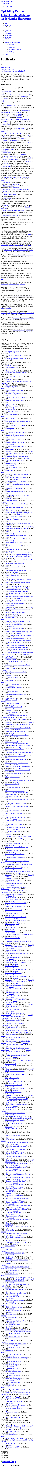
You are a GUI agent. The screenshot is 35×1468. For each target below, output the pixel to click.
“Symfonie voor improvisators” (15, 756)
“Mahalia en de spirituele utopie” (15, 1097)
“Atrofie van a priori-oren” (13, 586)
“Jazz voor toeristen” (11, 1412)
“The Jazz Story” (10, 932)
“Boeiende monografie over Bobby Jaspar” (18, 635)
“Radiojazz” (9, 1102)
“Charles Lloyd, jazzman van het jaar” (17, 553)
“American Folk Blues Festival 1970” (17, 1088)
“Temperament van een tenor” (14, 1289)
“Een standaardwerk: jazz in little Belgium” (18, 560)
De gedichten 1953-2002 (10, 215)
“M (6, 1071)
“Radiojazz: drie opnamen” (13, 687)
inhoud (27, 207)
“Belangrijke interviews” (13, 1037)
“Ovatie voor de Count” (12, 995)
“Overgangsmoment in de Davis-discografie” (19, 864)
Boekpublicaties (6, 67)
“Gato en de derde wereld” (13, 1212)
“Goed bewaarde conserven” (14, 1354)
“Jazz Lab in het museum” (13, 546)
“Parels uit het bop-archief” (13, 1296)
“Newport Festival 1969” (13, 703)
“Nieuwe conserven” (11, 1368)
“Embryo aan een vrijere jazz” (14, 1408)
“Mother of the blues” (12, 677)
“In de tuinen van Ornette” (13, 899)
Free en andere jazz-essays (11, 137)
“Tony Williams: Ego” (12, 1078)
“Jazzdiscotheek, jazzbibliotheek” (15, 612)
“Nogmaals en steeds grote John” (15, 827)
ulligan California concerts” (15, 1071)
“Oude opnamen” (10, 1034)
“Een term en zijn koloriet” (13, 1333)
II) (27, 588)
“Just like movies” (11, 1191)
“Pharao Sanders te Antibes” (14, 593)
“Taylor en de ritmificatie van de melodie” (18, 745)
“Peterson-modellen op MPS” (14, 1202)
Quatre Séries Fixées (9, 194)
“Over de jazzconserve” (12, 1009)
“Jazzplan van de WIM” (12, 1398)
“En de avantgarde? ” (12, 1317)
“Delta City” (9, 471)
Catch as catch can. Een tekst (12, 133)
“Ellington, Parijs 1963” (12, 1447)
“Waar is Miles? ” (10, 1139)
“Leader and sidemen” (12, 712)
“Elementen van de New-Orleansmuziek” (18, 495)
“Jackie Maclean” (10, 658)
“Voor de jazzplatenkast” (13, 831)
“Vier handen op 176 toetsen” (14, 542)
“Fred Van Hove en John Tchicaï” (15, 917)
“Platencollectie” (10, 1435)
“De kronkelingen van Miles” (14, 883)
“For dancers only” (11, 1303)
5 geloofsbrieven (21, 128)
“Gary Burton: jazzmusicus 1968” (15, 672)
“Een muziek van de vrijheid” (14, 355)
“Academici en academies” (13, 707)
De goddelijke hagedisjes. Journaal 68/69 (16, 177)
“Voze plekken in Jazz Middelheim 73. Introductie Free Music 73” (15, 1267)
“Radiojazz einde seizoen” (13, 868)
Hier (29, 234)
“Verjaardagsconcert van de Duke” (16, 1055)
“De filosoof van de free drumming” (16, 1358)
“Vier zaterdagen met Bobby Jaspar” (16, 847)
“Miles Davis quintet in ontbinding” (16, 649)
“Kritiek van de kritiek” (12, 684)
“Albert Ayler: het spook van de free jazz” (18, 766)
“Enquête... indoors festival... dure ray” (17, 609)
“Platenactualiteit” (10, 1314)
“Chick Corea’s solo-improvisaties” (16, 1146)
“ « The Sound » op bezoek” (14, 661)
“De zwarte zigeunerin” (12, 913)
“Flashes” (8, 366)
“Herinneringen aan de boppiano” (15, 1405)
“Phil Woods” (9, 680)
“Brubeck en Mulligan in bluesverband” (17, 1198)
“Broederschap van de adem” (14, 1382)
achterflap (24, 96)
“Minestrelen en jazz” (12, 394)
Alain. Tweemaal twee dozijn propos (14, 210)
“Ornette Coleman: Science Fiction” (16, 1156)
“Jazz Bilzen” (9, 450)
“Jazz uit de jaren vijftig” (13, 1379)
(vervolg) (3, 388)
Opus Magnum (7, 198)
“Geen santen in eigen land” (14, 820)
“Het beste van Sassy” (12, 784)
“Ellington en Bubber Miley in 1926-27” (17, 728)
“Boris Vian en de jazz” (12, 575)
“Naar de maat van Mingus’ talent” (16, 1242)
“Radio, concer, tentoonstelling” (15, 492)
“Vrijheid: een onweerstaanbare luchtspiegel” (19, 596)
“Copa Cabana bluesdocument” (15, 645)
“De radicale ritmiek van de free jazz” (16, 528)
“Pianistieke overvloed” (12, 1431)
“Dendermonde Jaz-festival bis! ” (15, 1149)
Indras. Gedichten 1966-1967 (12, 159)
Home (6, 23)
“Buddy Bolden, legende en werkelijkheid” (18, 513)
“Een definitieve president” (13, 880)
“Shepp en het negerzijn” (13, 787)
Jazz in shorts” (10, 418)
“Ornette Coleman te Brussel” (14, 1044)
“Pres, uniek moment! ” (12, 1270)
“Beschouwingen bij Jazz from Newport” (18, 1174)
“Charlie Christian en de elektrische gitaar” (18, 1060)
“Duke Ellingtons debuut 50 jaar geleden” (18, 724)
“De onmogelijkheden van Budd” (15, 1344)
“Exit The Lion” (10, 1263)
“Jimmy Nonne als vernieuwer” (15, 1438)
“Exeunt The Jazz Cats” (12, 1337)
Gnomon (6, 163)
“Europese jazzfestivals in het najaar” (16, 735)
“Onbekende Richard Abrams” (14, 1300)
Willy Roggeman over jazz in (13, 71)
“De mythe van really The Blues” (15, 1181)
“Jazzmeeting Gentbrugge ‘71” (14, 985)
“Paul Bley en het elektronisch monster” (17, 1233)
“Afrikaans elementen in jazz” (14, 401)
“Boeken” (8, 1127)
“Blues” (7, 385)
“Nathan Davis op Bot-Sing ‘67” (15, 443)
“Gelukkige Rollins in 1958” (14, 1188)
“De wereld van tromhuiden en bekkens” (18, 1219)
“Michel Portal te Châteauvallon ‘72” (16, 1389)
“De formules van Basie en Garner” (16, 981)
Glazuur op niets (8, 186)
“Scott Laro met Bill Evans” (14, 813)
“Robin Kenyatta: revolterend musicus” (17, 780)
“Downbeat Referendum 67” (14, 488)
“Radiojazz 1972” (10, 1065)
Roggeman (8, 25)
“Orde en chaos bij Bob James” (15, 460)
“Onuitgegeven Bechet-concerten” (16, 359)
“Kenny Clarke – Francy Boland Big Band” (18, 631)
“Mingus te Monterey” (12, 777)
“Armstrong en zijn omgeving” (14, 1120)
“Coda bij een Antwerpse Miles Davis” (17, 485)
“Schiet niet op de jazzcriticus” (14, 854)
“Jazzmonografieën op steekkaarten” (16, 1030)
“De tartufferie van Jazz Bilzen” (15, 894)
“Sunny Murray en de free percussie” (16, 1104)
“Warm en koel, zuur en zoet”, (14, 539)
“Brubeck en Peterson (12, 406)
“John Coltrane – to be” (12, 1006)
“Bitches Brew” (10, 931)
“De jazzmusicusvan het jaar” (14, 390)
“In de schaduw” (10, 1340)
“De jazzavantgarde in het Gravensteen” (17, 770)
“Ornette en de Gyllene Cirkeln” (15, 397)
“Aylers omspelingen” (12, 1365)
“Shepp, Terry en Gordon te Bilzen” (16, 600)
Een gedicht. (7, 166)
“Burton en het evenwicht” (13, 910)
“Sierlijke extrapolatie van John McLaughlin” (19, 934)
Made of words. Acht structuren (12, 156)
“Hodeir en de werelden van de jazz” (16, 969)
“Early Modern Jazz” (11, 966)
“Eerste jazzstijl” (10, 429)
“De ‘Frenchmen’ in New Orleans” (16, 570)
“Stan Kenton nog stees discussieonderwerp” (19, 836)
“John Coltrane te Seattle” (13, 1092)
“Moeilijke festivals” (11, 1027)
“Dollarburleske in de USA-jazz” (15, 478)
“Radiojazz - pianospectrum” (14, 1081)
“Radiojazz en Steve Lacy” (13, 642)
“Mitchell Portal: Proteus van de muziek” (18, 1205)
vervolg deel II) (27, 554)
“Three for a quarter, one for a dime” (16, 763)
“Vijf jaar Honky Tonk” (12, 810)
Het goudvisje (6, 91)
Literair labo (6, 102)
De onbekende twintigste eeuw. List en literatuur (15, 111)
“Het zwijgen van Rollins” (13, 1085)
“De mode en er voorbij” (13, 1020)
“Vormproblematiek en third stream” (16, 481)
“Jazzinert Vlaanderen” (12, 1216)
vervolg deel (22, 588)
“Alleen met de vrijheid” (12, 1135)
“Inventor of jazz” (10, 659)
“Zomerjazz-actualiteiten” (13, 589)
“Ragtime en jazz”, (11, 387)
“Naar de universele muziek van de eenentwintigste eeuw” (14, 716)
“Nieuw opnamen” (11, 700)
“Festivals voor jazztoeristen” (14, 446)
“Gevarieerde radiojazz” (12, 549)
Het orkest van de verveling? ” (15, 453)
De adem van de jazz (8, 88)
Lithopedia (6, 182)
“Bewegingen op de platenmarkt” (15, 638)
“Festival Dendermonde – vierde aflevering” (19, 1426)
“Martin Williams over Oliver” (14, 946)
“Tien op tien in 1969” (12, 796)
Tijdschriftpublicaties (7, 69)
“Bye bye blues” (10, 404)
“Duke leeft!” (9, 1396)
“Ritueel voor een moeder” (13, 439)
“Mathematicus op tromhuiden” (15, 504)
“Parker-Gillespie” (11, 960)
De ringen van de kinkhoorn (11, 140)
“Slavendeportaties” (11, 415)
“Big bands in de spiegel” (13, 843)
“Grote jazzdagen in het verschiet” (15, 903)
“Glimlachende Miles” (12, 992)
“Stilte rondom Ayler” (12, 567)
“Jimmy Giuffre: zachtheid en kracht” (16, 806)
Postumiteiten (7, 205)
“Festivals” (8, 876)
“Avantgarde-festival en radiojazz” (16, 759)
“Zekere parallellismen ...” (13, 973)
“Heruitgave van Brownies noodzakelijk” (18, 523)
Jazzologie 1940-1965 (9, 105)
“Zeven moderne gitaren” (13, 1324)
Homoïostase (7, 152)
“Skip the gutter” (10, 656)
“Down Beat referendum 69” (14, 773)
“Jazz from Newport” (12, 924)
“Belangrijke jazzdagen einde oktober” (17, 474)
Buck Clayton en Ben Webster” (15, 425)
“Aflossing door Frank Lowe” (14, 1321)
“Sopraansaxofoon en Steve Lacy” (16, 1167)
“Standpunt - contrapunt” (13, 1375)
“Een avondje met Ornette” (13, 1170)
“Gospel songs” (10, 371)
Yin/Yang (5, 98)
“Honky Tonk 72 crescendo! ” (14, 1153)
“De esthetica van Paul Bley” (14, 749)
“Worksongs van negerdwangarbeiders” (17, 665)
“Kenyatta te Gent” (11, 794)
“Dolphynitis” (9, 1386)
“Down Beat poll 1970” (12, 938)
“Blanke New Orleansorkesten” (15, 603)
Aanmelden (8, 6)
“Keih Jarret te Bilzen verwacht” (15, 731)
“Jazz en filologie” (11, 897)
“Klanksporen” (10, 698)
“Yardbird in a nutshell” (12, 691)
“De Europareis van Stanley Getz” (16, 694)
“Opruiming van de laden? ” (14, 1361)
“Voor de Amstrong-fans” (13, 957)
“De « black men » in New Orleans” (16, 535)
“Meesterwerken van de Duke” (14, 1184)
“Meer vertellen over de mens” (14, 791)
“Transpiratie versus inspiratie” (14, 1237)
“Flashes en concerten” (12, 850)
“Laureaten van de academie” (14, 988)
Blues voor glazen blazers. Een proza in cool (16, 95)
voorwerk (4, 208)
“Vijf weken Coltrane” (12, 467)
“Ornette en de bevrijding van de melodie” (18, 752)
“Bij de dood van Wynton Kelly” (15, 999)
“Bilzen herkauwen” (11, 742)
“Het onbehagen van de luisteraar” (16, 1293)
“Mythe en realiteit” (11, 616)
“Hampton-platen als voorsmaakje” (16, 962)
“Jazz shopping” (10, 409)
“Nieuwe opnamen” (11, 500)
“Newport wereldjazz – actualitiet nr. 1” (17, 422)
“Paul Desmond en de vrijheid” (15, 507)
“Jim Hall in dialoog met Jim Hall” (16, 920)
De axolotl (6, 124)
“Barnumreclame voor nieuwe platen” (17, 953)
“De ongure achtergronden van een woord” (18, 621)
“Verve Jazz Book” (11, 1107)
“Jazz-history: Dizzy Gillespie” (14, 1281)
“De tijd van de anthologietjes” (14, 1074)
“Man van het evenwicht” (13, 1372)
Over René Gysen (8, 149)
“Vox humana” (10, 1162)
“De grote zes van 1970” (13, 950)
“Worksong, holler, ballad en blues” (16, 373)
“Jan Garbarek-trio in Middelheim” (16, 1116)
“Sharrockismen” (10, 1064)
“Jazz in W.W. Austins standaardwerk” (17, 1226)
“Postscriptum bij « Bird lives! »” (15, 1330)
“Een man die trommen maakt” (14, 432)
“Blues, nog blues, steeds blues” (15, 1113)
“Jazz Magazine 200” (12, 1128)
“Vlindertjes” (9, 1351)
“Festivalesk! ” (9, 1256)
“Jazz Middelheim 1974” (13, 1417)
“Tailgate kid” (9, 1249)
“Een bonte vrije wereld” (13, 1051)
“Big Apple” (9, 511)
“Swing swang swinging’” (13, 1347)
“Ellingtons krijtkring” (12, 352)
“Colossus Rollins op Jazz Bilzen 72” (16, 1142)
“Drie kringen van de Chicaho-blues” (16, 1163)
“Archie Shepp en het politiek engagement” (18, 579)
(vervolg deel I (17, 554)
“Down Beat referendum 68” (14, 624)
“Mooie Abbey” (10, 1230)
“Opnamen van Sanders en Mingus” (16, 1209)
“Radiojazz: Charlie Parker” (14, 824)
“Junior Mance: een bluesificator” (15, 563)
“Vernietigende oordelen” (13, 411)
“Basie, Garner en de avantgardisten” (16, 976)
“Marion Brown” (10, 617)
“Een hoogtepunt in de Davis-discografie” (18, 871)
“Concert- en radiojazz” (12, 520)
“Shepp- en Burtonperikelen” (14, 628)
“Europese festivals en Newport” (15, 1123)
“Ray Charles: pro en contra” (14, 516)
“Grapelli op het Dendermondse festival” (17, 1277)
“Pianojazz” (9, 1429)
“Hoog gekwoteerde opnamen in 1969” (17, 799)
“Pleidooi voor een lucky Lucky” (15, 906)
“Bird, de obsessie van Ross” (14, 1307)
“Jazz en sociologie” (11, 464)
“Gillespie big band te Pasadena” (15, 857)
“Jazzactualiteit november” (13, 1310)
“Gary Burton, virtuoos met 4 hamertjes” (17, 556)
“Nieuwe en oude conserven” (14, 1401)
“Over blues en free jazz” (13, 376)
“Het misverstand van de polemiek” (16, 817)
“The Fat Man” (10, 1246)
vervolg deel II (22, 1440)
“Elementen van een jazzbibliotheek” (16, 1260)
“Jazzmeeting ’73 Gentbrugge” (14, 1253)
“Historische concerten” (12, 532)
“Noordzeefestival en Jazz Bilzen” (15, 719)
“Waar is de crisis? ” (11, 1274)
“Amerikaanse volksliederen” (14, 1195)
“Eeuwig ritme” (10, 1002)
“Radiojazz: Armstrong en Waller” (15, 803)
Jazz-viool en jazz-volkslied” (15, 436)
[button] (7, 3)
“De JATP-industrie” (11, 367)
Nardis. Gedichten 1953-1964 (11, 116)
